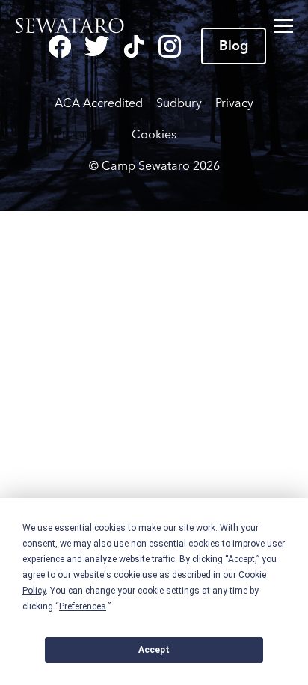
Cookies (154, 134)
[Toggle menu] (283, 26)
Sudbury (179, 103)
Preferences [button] (82, 606)
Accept (154, 650)
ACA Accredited (99, 103)
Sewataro (74, 26)
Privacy (234, 103)
